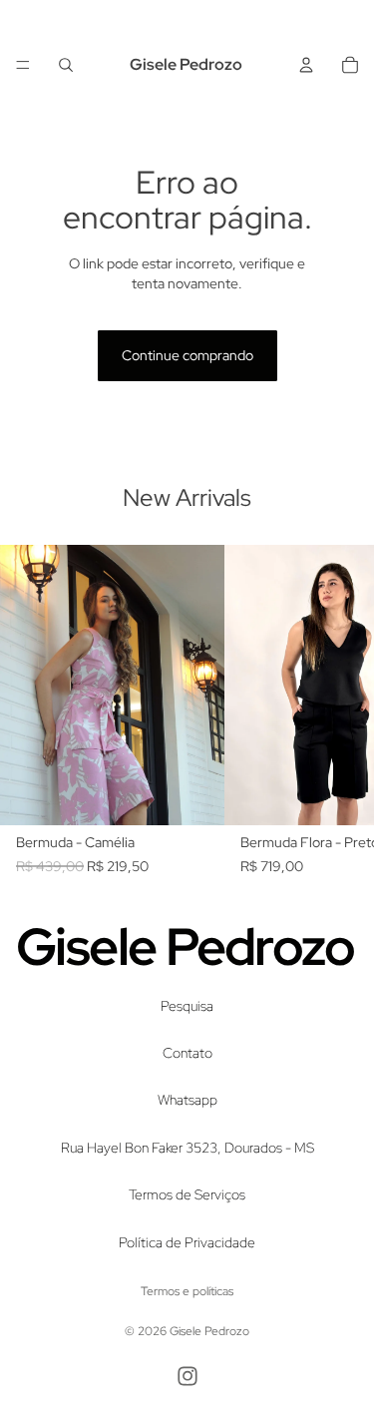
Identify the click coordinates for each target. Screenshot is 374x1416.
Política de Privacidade (187, 1241)
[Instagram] (187, 1376)
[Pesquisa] (66, 65)
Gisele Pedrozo (209, 1331)
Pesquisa (187, 1005)
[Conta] (306, 65)
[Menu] (23, 65)
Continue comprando (187, 355)
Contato (187, 1053)
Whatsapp (187, 1100)
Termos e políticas (187, 1291)
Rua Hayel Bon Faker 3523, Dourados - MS (187, 1147)
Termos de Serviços (187, 1194)
